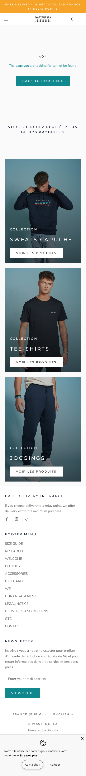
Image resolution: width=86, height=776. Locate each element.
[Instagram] (16, 519)
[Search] (73, 19)
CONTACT (13, 626)
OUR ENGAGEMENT (20, 596)
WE (8, 588)
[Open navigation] (6, 19)
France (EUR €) (28, 714)
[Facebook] (6, 519)
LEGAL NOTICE (16, 603)
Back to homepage (43, 81)
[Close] (82, 738)
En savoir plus (29, 755)
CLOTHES (12, 566)
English (61, 714)
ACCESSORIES (16, 573)
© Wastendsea (43, 724)
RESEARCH (14, 551)
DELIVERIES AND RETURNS (26, 611)
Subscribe (22, 693)
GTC (8, 618)
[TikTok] (26, 519)
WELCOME (13, 558)
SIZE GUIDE (14, 543)
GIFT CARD (14, 581)
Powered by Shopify (43, 730)
